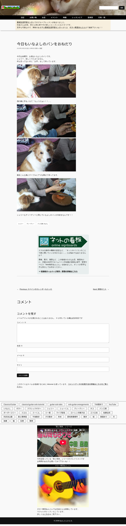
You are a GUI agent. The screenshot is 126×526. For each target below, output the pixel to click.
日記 (40, 48)
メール (20, 355)
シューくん (64, 408)
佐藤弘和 (106, 412)
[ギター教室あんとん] (63, 506)
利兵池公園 (8, 416)
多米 (60, 416)
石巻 (22, 421)
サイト (19, 365)
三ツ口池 (93, 412)
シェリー (20, 224)
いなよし (7, 408)
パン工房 (103, 408)
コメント (21, 322)
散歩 (85, 416)
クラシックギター (34, 408)
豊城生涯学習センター (25, 22)
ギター (19, 408)
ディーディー (30, 224)
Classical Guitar (10, 404)
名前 (20, 346)
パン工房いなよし (43, 224)
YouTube (112, 404)
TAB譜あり (99, 404)
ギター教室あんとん (77, 27)
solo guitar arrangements (78, 404)
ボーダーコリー (10, 412)
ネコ (92, 408)
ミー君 (48, 412)
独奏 (5, 421)
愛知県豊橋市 (72, 416)
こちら (46, 514)
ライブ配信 (60, 412)
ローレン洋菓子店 (78, 412)
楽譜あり (103, 416)
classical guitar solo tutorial (33, 404)
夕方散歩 (48, 416)
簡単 (31, 421)
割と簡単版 (22, 416)
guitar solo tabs (56, 404)
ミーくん (36, 412)
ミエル (24, 412)
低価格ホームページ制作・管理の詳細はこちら (59, 271)
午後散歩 (36, 416)
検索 (121, 8)
